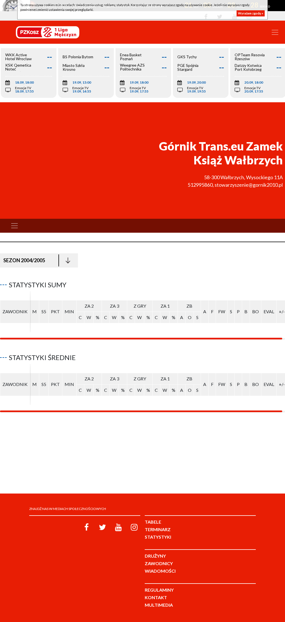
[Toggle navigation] (275, 32)
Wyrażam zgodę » (250, 13)
